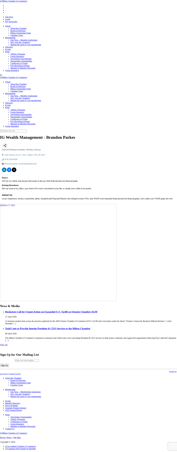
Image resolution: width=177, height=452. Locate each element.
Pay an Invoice (11, 22)
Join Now (9, 17)
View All (3, 345)
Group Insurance (17, 56)
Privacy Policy (6, 437)
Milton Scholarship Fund (20, 33)
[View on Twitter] (14, 171)
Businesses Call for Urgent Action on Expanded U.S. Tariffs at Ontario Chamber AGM (51, 311)
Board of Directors (18, 31)
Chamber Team (16, 35)
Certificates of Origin (19, 63)
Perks (7, 52)
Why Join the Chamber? (20, 42)
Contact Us (9, 429)
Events (8, 49)
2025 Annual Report (13, 410)
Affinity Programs (17, 54)
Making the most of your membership (25, 45)
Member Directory (12, 403)
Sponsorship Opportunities (21, 61)
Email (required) (7, 360)
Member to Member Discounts (22, 68)
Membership (10, 38)
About (7, 26)
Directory (9, 47)
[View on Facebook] (9, 171)
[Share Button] (5, 145)
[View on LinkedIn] (4, 171)
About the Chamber (18, 28)
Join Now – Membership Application (25, 392)
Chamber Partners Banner (15, 408)
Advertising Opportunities (21, 59)
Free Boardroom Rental (20, 66)
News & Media (11, 406)
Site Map (17, 437)
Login (7, 19)
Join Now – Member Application (23, 40)
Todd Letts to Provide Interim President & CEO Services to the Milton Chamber (47, 328)
